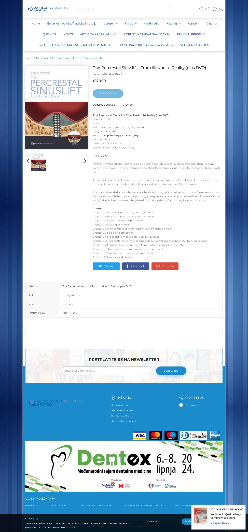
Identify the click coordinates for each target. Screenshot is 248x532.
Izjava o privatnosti (184, 505)
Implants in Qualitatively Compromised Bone (225, 516)
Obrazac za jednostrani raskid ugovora (143, 505)
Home (29, 58)
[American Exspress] (216, 435)
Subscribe (171, 370)
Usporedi (128, 104)
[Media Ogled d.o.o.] (48, 8)
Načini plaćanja (58, 505)
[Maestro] (172, 435)
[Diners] (195, 435)
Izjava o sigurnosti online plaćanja (95, 505)
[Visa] (141, 435)
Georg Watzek (112, 73)
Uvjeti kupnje (31, 505)
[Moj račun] (221, 9)
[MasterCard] (156, 435)
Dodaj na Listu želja (104, 104)
